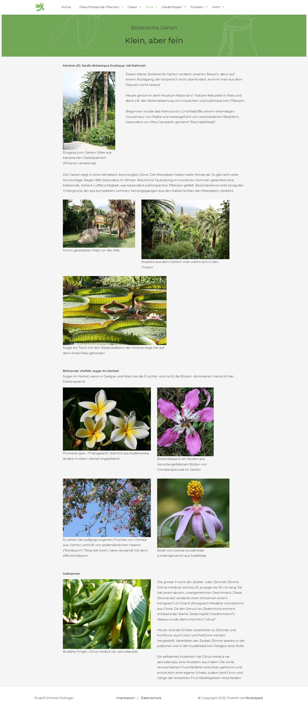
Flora (149, 7)
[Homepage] (40, 7)
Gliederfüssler (172, 7)
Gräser (132, 7)
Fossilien (196, 7)
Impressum (125, 698)
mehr (216, 7)
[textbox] (154, 65)
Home (66, 7)
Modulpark (254, 698)
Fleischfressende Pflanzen (99, 7)
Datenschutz (151, 698)
